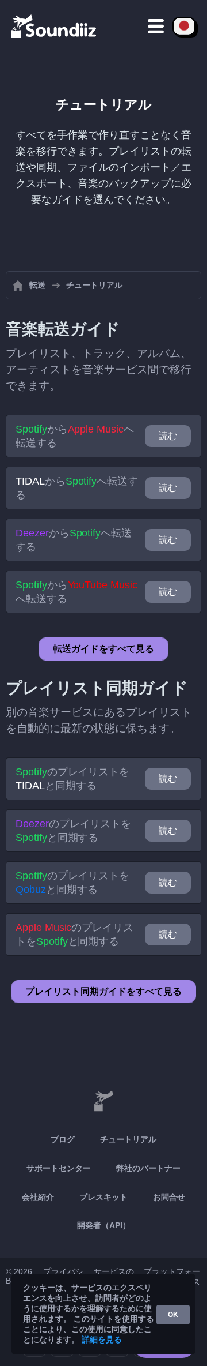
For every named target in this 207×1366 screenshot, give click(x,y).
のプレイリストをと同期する (72, 778)
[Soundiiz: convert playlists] (103, 1101)
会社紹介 (38, 1197)
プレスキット (103, 1197)
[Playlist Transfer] (55, 26)
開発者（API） (104, 1225)
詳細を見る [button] (102, 1339)
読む (168, 436)
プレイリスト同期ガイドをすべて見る (103, 991)
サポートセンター (58, 1168)
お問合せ (169, 1197)
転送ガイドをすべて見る (103, 649)
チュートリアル (128, 1139)
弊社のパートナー (148, 1168)
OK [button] (173, 1315)
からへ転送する (75, 436)
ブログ (63, 1139)
